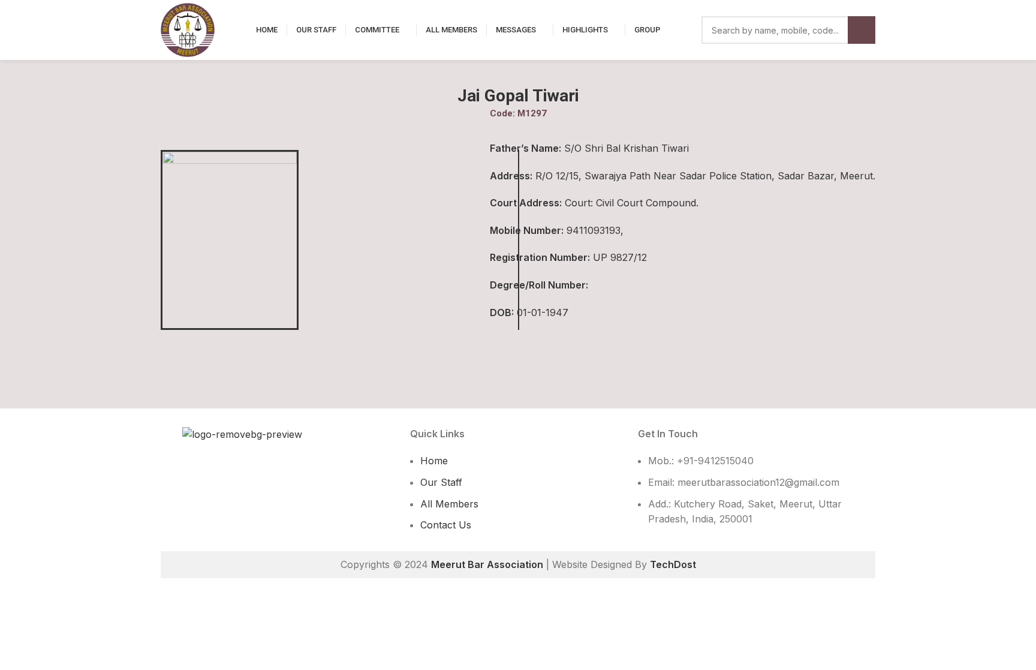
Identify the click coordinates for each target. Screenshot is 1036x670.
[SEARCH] (861, 30)
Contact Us (445, 525)
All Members (449, 504)
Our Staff (441, 482)
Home (434, 461)
